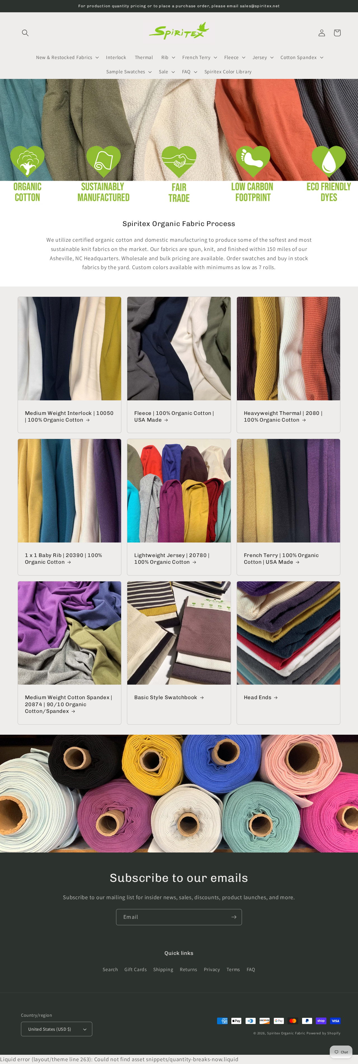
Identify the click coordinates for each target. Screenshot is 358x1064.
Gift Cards (135, 969)
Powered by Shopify (324, 1033)
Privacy (212, 969)
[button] (25, 33)
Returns (188, 969)
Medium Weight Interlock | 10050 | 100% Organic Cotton (69, 416)
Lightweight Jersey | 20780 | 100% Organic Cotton (172, 558)
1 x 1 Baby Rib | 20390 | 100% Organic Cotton (63, 558)
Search (110, 969)
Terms (233, 969)
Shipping (163, 969)
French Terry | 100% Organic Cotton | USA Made (281, 558)
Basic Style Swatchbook (165, 697)
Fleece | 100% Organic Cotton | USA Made (174, 416)
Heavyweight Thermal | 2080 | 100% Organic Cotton (283, 416)
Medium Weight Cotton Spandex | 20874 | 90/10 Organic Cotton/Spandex (68, 704)
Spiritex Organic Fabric (286, 1033)
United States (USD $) (49, 1029)
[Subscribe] (234, 917)
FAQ (251, 969)
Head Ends (258, 697)
